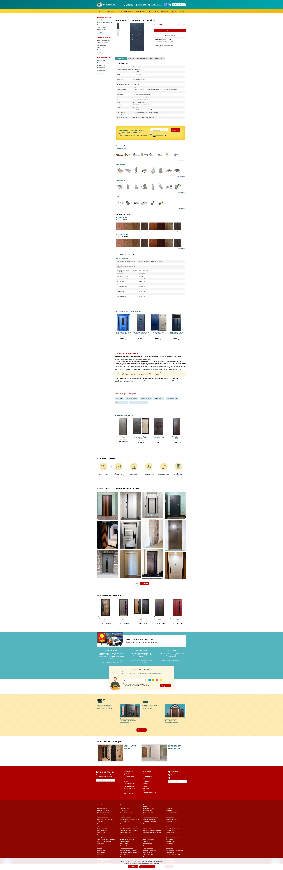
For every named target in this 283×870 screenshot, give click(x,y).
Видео (156, 11)
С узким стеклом (170, 817)
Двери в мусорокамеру (171, 812)
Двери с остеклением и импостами (128, 850)
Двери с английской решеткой (173, 823)
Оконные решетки (129, 786)
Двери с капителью (102, 830)
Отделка (126, 781)
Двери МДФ (100, 20)
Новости (174, 11)
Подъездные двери (102, 837)
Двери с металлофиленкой (126, 848)
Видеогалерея (148, 776)
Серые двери (169, 821)
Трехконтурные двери (148, 854)
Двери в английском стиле (149, 850)
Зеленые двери (124, 834)
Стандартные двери (146, 398)
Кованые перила (101, 70)
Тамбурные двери (101, 27)
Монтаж (146, 783)
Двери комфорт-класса (125, 817)
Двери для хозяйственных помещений (129, 828)
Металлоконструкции (129, 788)
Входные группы (101, 49)
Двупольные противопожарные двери (152, 830)
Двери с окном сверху (102, 828)
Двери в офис (100, 47)
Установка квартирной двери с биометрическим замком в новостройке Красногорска (105, 707)
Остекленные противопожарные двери (129, 819)
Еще (101, 32)
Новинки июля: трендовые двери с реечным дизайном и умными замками (128, 720)
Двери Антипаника (170, 825)
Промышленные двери (102, 808)
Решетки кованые (101, 62)
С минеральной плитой (171, 845)
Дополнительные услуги (157, 58)
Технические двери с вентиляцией (128, 837)
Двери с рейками (124, 854)
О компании (147, 771)
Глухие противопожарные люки (105, 834)
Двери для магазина (148, 848)
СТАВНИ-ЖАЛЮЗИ (129, 783)
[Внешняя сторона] (136, 37)
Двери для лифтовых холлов (127, 812)
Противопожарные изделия (124, 11)
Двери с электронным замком (173, 854)
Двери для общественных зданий (151, 856)
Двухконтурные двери (132, 398)
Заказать (170, 31)
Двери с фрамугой (170, 839)
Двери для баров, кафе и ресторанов (129, 830)
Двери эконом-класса (171, 841)
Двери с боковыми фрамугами (104, 804)
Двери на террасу (170, 832)
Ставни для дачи (147, 837)
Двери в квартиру (101, 45)
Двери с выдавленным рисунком (128, 823)
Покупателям (164, 11)
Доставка (146, 781)
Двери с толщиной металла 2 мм (139, 402)
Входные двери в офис (172, 398)
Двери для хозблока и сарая (104, 814)
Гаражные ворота (101, 65)
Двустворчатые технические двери (128, 852)
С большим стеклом (125, 821)
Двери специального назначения (105, 845)
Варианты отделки (142, 58)
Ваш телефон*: (126, 677)
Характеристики (120, 58)
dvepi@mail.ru (174, 777)
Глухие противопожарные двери (105, 825)
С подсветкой (123, 845)
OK (133, 866)
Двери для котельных (125, 808)
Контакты (182, 11)
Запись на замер (170, 35)
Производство (148, 778)
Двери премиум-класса (148, 839)
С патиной (99, 848)
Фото (150, 11)
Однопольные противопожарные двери (129, 825)
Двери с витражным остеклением (151, 823)
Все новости (141, 730)
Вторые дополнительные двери (150, 814)
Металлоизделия (140, 11)
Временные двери (147, 810)
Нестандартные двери (125, 814)
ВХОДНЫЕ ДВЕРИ (129, 771)
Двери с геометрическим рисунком (174, 850)
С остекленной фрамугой (172, 819)
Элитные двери (169, 848)
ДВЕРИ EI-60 (127, 774)
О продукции (127, 791)
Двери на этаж (100, 843)
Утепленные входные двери (172, 834)
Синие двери (119, 398)
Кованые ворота (101, 67)
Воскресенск (130, 4)
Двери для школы (124, 804)
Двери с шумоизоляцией (126, 832)
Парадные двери (101, 29)
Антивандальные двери (103, 810)
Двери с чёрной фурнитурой (173, 837)
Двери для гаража (147, 843)
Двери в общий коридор (149, 845)
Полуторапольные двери (103, 812)
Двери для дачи (101, 832)
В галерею (145, 583)
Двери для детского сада (126, 856)
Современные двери (102, 856)
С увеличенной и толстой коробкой (105, 823)
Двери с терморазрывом (103, 40)
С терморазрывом (129, 776)
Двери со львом (147, 825)
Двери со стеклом (124, 841)
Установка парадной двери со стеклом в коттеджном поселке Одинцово (149, 707)
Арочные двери (101, 854)
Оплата (146, 786)
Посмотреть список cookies (147, 866)
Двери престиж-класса (102, 817)
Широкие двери (101, 852)
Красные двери (124, 843)
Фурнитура (131, 58)
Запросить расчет (178, 4)
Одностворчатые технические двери (106, 839)
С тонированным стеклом (149, 819)
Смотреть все (181, 160)
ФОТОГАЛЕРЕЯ (128, 793)
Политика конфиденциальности (150, 791)
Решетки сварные (101, 60)
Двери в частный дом (102, 42)
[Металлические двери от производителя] (105, 772)
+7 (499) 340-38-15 (175, 771)
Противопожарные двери (103, 24)
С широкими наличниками (149, 821)
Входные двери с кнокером (172, 828)
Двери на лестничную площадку (105, 819)
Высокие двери (169, 808)
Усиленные (100, 821)
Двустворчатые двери (148, 852)
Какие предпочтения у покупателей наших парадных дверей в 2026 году (171, 721)
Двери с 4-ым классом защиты (150, 817)
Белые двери (169, 810)
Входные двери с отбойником (127, 839)
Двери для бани (169, 843)
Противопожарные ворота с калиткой (152, 832)
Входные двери (109, 11)
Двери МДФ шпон (170, 830)
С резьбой (145, 841)
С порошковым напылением (104, 22)
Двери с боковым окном (148, 808)
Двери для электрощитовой (104, 841)
